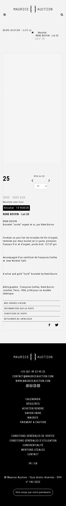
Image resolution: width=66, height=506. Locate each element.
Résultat (42, 32)
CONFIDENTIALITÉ (33, 445)
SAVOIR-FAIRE (33, 413)
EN (35, 463)
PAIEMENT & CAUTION (33, 422)
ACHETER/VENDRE (33, 408)
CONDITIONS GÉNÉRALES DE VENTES (33, 435)
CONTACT (33, 454)
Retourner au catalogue (18, 319)
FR (30, 463)
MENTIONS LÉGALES (33, 449)
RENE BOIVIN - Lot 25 (46, 35)
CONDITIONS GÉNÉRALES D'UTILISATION (33, 440)
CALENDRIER (33, 399)
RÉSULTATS (33, 403)
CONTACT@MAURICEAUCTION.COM (33, 376)
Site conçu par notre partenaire (33, 492)
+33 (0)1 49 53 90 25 (33, 371)
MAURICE (32, 417)
